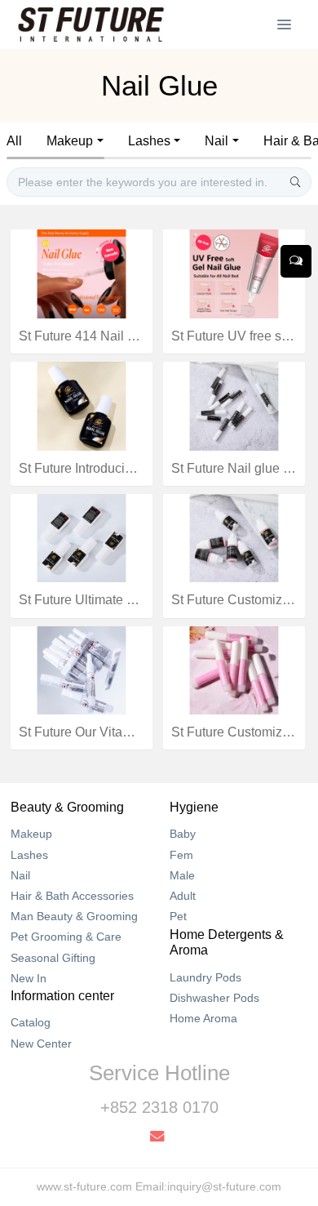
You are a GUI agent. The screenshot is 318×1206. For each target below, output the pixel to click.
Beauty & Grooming (67, 807)
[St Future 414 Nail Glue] (81, 272)
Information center (62, 996)
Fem (181, 854)
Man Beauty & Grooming (74, 916)
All (14, 141)
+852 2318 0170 (159, 1107)
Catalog (31, 1022)
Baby (183, 833)
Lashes (149, 141)
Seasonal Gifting (53, 957)
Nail (216, 141)
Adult (183, 895)
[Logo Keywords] (91, 24)
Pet (178, 916)
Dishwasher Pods (214, 997)
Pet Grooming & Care (66, 936)
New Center (41, 1043)
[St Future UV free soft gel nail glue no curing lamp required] (234, 272)
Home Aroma (203, 1018)
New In (28, 978)
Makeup (69, 141)
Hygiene (194, 807)
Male (182, 875)
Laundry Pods (205, 977)
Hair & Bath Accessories (72, 895)
